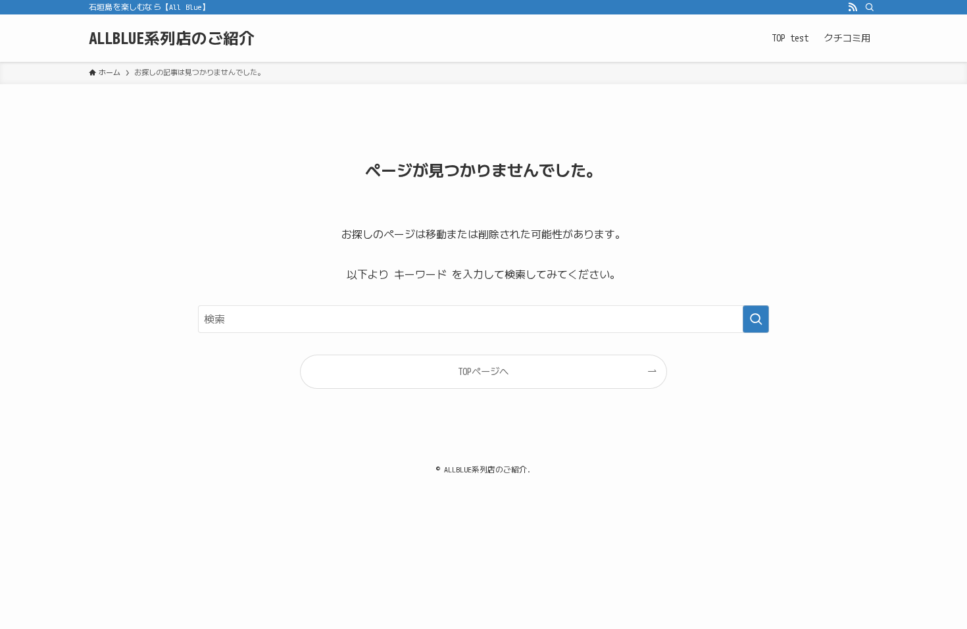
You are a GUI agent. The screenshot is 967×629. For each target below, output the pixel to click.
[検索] (869, 7)
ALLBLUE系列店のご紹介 (172, 38)
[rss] (852, 7)
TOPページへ (483, 371)
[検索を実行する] (756, 319)
